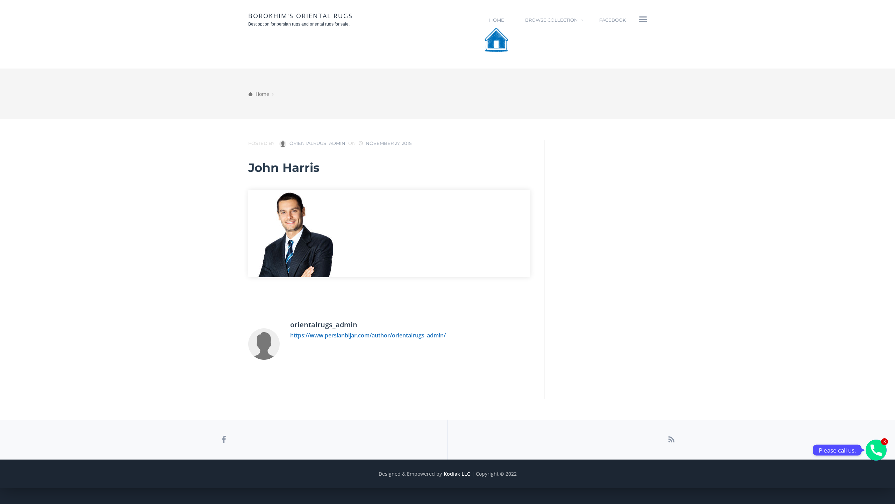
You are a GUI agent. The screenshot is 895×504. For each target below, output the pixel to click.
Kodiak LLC (457, 473)
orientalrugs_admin (316, 143)
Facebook (612, 20)
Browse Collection (551, 20)
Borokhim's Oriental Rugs (300, 16)
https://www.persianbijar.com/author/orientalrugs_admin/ (368, 335)
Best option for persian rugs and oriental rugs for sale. (299, 24)
